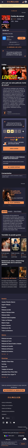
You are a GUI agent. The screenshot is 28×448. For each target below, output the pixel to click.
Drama (16, 21)
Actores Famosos (6, 325)
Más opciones (13, 42)
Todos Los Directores (7, 330)
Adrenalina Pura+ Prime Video (9, 372)
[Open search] (24, 439)
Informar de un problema (8, 411)
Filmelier (9, 112)
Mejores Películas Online (8, 312)
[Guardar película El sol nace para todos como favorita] (9, 238)
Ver (22, 38)
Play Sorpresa (15, 202)
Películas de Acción (7, 338)
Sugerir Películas (6, 304)
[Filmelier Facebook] (7, 423)
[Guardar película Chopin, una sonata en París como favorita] (19, 238)
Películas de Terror (7, 341)
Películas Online (6, 315)
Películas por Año (6, 328)
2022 (12, 21)
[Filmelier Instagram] (3, 423)
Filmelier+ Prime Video (7, 361)
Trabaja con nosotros (7, 405)
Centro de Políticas (6, 408)
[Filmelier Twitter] (10, 423)
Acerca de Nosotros (7, 402)
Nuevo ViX (4, 366)
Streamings (5, 358)
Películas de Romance (7, 349)
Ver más (4, 354)
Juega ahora (14, 148)
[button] (12, 418)
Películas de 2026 (6, 310)
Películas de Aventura (7, 351)
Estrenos (4, 307)
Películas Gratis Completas (9, 317)
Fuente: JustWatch (15, 44)
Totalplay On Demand (7, 369)
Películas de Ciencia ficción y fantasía (11, 343)
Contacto (4, 414)
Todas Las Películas (7, 320)
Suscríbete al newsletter (15, 390)
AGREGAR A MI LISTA (15, 47)
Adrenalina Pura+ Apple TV (9, 374)
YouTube (4, 364)
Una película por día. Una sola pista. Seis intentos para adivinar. (11, 5)
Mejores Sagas (5, 323)
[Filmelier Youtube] (14, 423)
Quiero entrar (15, 167)
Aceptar (23, 444)
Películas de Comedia (7, 346)
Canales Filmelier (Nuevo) (8, 302)
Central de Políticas (5, 445)
